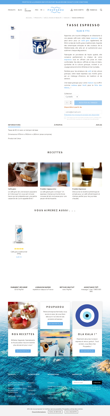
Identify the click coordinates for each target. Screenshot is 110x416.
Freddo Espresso (79, 189)
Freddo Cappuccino (48, 189)
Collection (68, 94)
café (89, 71)
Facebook (31, 394)
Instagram (32, 390)
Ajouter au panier (88, 103)
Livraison (51, 383)
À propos (31, 383)
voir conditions (81, 2)
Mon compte (79, 10)
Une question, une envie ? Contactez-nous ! (57, 393)
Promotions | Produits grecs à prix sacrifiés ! (16, 384)
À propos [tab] (58, 125)
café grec (85, 41)
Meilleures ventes (14, 396)
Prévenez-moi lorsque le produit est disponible (81, 115)
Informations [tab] (14, 125)
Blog (29, 386)
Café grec (12, 189)
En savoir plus (87, 351)
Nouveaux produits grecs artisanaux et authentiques (17, 390)
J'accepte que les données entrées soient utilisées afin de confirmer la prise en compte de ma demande (84, 118)
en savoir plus (23, 351)
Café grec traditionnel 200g (19, 253)
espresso (94, 38)
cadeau (74, 85)
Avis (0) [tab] (99, 125)
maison (91, 83)
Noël (84, 85)
